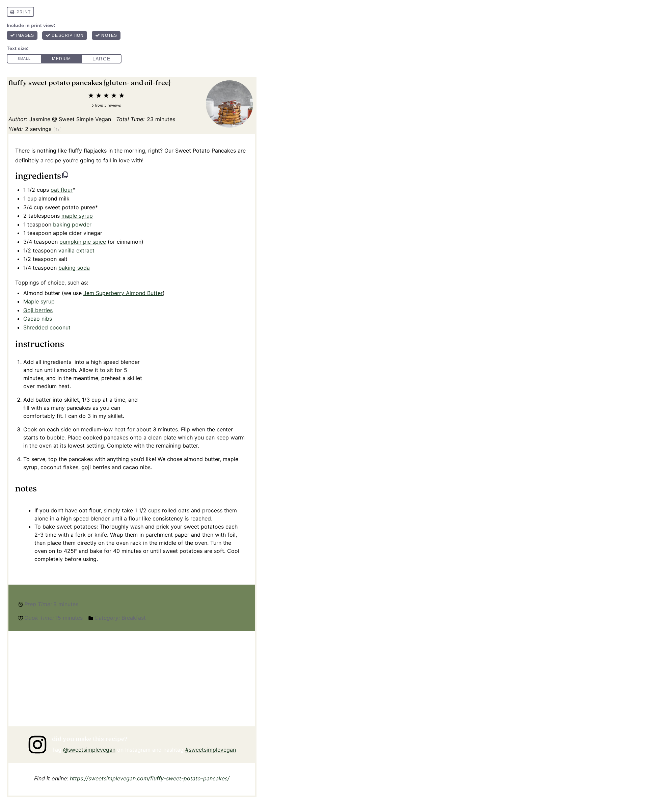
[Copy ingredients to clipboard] (65, 175)
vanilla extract (76, 250)
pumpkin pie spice (82, 241)
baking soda (74, 267)
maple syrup (77, 215)
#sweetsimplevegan (210, 749)
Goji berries (38, 310)
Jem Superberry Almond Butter (123, 293)
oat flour (62, 189)
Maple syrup (39, 301)
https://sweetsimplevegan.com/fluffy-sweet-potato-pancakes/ (150, 778)
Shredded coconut (47, 327)
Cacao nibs (37, 318)
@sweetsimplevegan (89, 749)
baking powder (72, 224)
